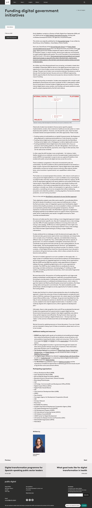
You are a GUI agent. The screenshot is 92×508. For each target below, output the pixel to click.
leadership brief (45, 358)
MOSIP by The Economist (41, 354)
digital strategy (50, 360)
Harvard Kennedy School (58, 46)
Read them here (30, 493)
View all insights (81, 10)
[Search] (84, 2)
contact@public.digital (10, 500)
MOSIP (45, 341)
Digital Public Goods (64, 350)
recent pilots (64, 341)
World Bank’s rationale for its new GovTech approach (61, 196)
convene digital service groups (42, 48)
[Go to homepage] (7, 2)
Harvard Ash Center (63, 41)
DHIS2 (52, 341)
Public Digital (72, 46)
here (57, 348)
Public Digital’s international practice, (56, 35)
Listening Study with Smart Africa (69, 356)
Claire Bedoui (10, 27)
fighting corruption (64, 361)
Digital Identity (50, 352)
